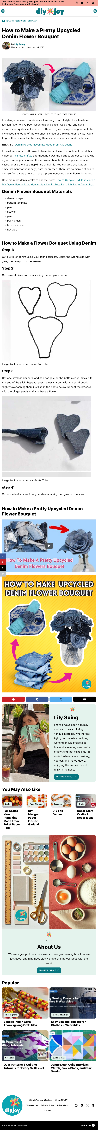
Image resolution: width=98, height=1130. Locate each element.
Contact (48, 1110)
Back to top (86, 1125)
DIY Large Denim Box (81, 184)
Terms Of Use (32, 1105)
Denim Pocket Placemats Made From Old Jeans (43, 144)
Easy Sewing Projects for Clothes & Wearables (68, 1023)
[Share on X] (3, 568)
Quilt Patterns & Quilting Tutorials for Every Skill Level (24, 1066)
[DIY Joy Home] (50, 11)
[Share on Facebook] (3, 556)
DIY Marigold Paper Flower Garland (34, 817)
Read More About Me (66, 777)
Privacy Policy (63, 1105)
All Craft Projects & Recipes (40, 1100)
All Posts (16, 21)
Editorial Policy (47, 1105)
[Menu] (3, 11)
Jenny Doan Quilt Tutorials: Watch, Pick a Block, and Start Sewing (72, 1068)
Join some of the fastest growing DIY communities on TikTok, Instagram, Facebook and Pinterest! (33, 2)
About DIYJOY (61, 1100)
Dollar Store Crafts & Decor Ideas (85, 814)
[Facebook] (82, 3)
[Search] (95, 11)
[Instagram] (76, 3)
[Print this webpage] (3, 574)
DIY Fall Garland (58, 812)
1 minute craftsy (22, 155)
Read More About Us (49, 970)
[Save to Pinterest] (3, 562)
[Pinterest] (93, 3)
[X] (87, 3)
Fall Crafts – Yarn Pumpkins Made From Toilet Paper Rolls (12, 819)
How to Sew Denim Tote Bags (49, 184)
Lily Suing (19, 44)
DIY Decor (32, 21)
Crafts (24, 21)
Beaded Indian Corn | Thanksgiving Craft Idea (20, 1023)
